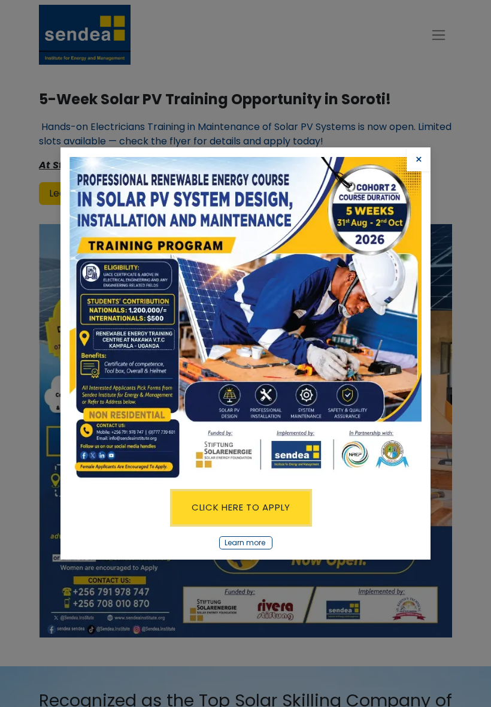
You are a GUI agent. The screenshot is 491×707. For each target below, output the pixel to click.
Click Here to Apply (241, 507)
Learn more (246, 542)
